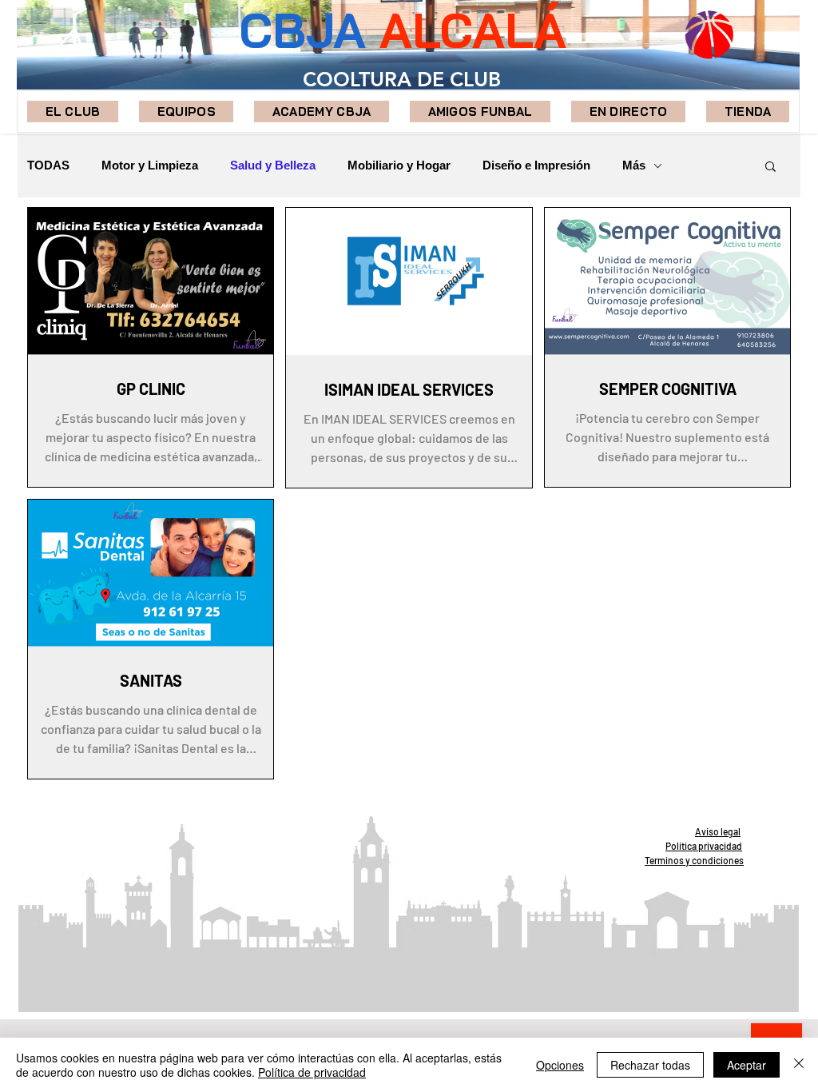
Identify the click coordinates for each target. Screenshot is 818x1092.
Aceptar (746, 1065)
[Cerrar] (798, 1064)
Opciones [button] (560, 1065)
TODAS (48, 165)
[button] (186, 111)
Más (633, 165)
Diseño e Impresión (536, 165)
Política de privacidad (312, 1072)
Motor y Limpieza (149, 165)
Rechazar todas (650, 1065)
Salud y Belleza (273, 165)
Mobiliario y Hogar (399, 165)
